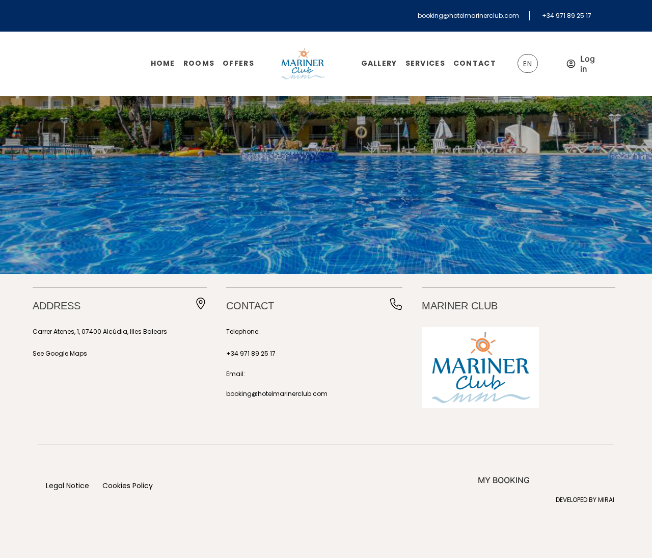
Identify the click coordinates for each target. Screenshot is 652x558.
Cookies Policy (127, 486)
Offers (238, 63)
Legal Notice (67, 486)
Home (163, 63)
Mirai (606, 499)
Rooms (198, 63)
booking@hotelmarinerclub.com (468, 15)
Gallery (379, 63)
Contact (474, 63)
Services (425, 63)
